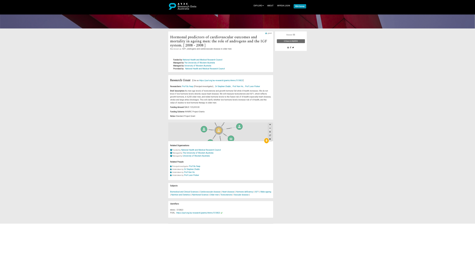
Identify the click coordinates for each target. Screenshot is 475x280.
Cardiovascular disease (210, 192)
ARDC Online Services (17, 240)
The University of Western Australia (199, 63)
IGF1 (257, 192)
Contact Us (12, 231)
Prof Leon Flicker (252, 86)
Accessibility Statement (18, 253)
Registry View (14, 243)
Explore (258, 5)
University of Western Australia (197, 66)
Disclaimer (12, 234)
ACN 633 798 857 (7, 258)
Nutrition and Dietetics (181, 195)
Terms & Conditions (16, 247)
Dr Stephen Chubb (223, 86)
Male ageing (266, 192)
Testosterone (226, 195)
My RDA (11, 228)
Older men (214, 195)
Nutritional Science (200, 195)
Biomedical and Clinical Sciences (184, 192)
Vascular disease (241, 195)
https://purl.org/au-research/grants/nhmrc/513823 (221, 80)
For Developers (14, 237)
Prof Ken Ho (238, 86)
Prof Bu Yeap (188, 86)
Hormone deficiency (244, 192)
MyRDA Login (283, 5)
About (270, 5)
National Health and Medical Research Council (202, 60)
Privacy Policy (14, 250)
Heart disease (228, 192)
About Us (12, 225)
